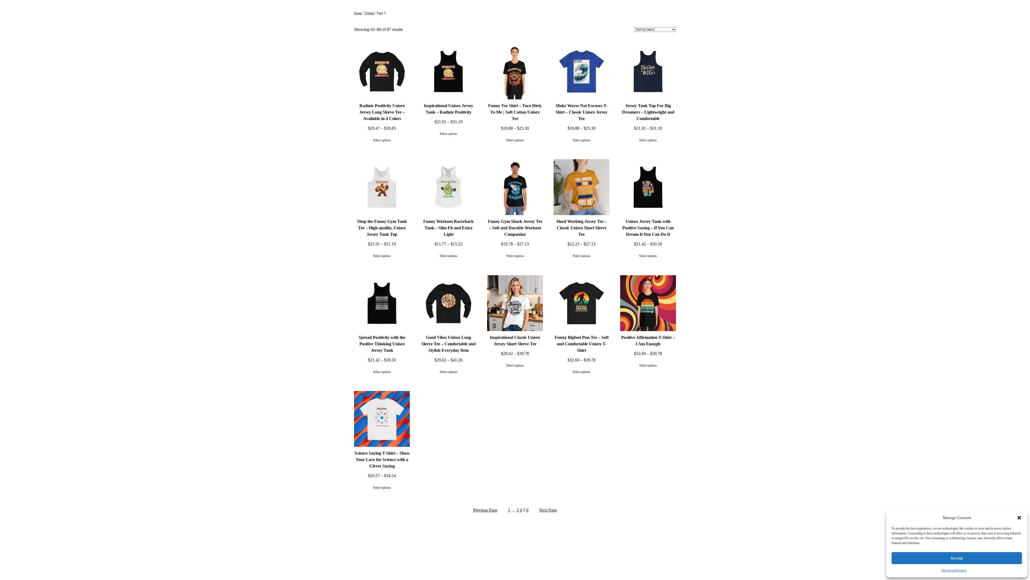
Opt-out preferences (954, 570)
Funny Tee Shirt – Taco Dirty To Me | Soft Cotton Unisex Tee (515, 112)
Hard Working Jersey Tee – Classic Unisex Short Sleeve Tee (582, 228)
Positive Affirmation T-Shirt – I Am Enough (648, 340)
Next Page (548, 510)
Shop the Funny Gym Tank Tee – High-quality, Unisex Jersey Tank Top (382, 228)
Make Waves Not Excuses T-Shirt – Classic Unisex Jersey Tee (582, 112)
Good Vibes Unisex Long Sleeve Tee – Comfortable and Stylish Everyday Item (448, 344)
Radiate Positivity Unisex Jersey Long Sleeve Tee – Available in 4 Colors (382, 112)
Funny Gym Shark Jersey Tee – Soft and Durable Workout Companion (515, 228)
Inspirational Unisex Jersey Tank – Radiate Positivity (448, 108)
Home (358, 13)
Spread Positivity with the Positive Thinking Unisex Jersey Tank (382, 344)
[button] (1019, 517)
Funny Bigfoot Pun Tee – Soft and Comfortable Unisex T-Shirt (582, 344)
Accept (957, 558)
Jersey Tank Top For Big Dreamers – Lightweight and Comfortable (648, 112)
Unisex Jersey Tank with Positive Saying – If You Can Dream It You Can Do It (648, 228)
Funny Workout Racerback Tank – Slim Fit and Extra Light (448, 228)
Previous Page (485, 510)
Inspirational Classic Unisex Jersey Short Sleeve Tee (515, 340)
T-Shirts (369, 13)
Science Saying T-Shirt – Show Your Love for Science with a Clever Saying (382, 459)
